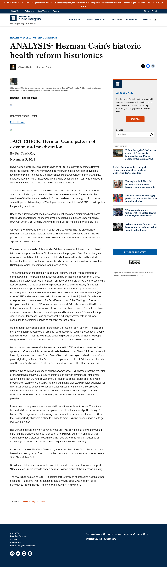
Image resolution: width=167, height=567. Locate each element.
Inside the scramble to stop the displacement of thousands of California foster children (130, 170)
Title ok (42, 501)
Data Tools (42, 11)
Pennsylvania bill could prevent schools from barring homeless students (140, 184)
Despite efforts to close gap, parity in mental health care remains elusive (141, 198)
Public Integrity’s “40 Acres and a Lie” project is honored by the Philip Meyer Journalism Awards (140, 154)
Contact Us (15, 542)
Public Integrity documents (22, 545)
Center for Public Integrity (130, 99)
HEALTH (145, 20)
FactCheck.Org (25, 153)
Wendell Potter (26, 67)
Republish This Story (135, 252)
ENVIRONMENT (131, 20)
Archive (56, 11)
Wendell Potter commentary (38, 37)
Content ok (26, 501)
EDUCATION (115, 20)
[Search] (151, 134)
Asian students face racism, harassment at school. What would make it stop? (141, 227)
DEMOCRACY (74, 20)
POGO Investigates (63, 2)
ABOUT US (135, 119)
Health (14, 37)
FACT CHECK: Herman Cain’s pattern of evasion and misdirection (52, 144)
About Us (15, 11)
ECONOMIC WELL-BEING (95, 20)
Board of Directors (18, 536)
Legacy (35, 501)
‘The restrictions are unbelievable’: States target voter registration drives (140, 212)
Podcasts (28, 11)
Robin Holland (17, 122)
